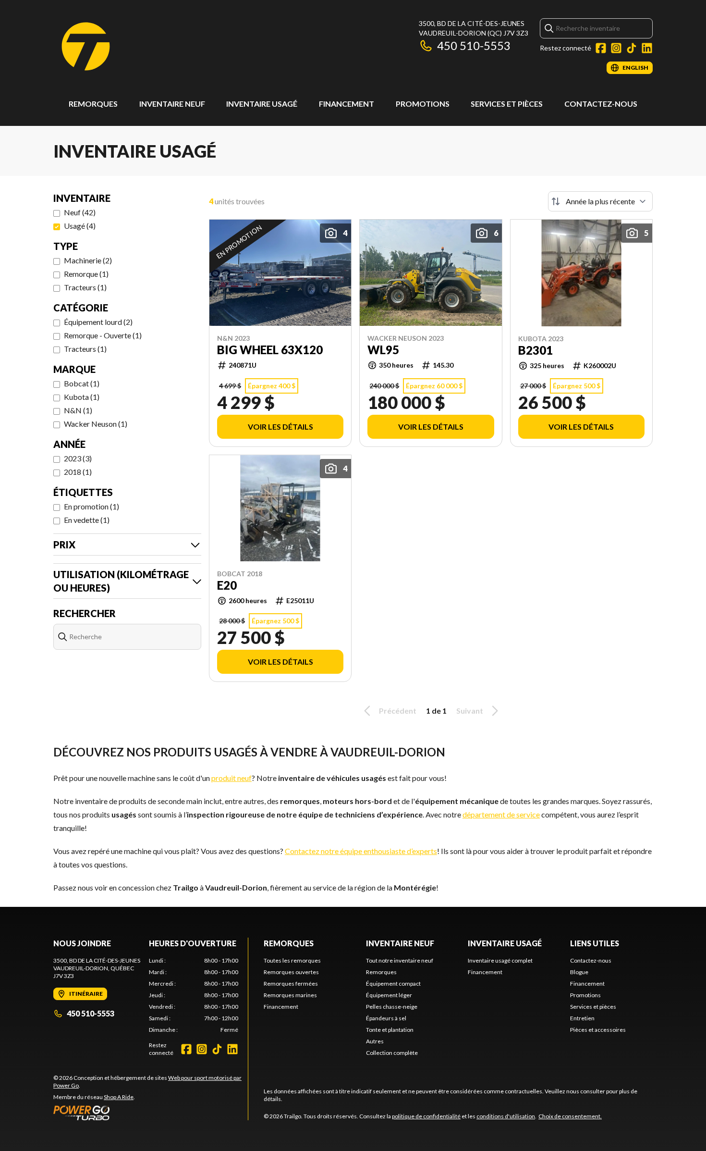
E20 (227, 585)
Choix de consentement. (570, 1116)
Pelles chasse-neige (391, 1006)
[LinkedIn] (647, 48)
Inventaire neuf (172, 103)
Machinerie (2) (88, 260)
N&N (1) (78, 410)
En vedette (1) (87, 519)
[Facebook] (601, 48)
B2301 (535, 350)
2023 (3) (78, 458)
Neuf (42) (80, 212)
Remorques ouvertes (291, 972)
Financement (346, 103)
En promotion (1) (91, 506)
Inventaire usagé (261, 103)
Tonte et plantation (390, 1029)
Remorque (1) (86, 273)
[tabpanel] (194, 995)
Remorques (93, 103)
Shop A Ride (119, 1097)
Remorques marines (290, 995)
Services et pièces (507, 103)
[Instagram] (616, 48)
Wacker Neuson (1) (95, 423)
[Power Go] (150, 1112)
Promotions (423, 103)
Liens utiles (594, 943)
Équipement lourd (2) (98, 321)
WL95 (383, 350)
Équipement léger (389, 995)
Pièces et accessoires (598, 1029)
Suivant (469, 710)
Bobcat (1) (81, 383)
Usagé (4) (80, 225)
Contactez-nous (600, 103)
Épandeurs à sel (386, 1018)
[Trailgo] (85, 46)
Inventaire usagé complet (500, 960)
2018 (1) (78, 471)
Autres (375, 1041)
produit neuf (231, 777)
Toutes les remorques (292, 960)
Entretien (582, 1018)
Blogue (579, 972)
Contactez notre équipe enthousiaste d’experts (361, 850)
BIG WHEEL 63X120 (270, 350)
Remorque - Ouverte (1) (103, 335)
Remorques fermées (291, 983)
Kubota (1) (81, 396)
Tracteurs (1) (85, 287)
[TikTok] (631, 48)
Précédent (397, 710)
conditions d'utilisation (505, 1116)
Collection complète (392, 1052)
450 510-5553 (474, 45)
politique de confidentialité (426, 1116)
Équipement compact (393, 983)
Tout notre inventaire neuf (399, 960)
